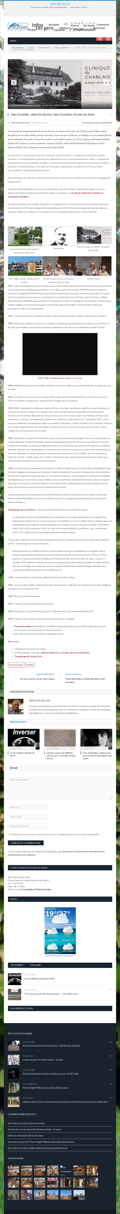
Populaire (35, 965)
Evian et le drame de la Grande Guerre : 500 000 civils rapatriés (51, 1045)
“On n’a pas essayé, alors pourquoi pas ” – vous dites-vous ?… (59, 7)
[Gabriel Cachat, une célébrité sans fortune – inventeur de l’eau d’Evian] (60, 739)
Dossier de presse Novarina (75, 652)
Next (106, 82)
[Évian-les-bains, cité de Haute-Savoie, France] (60, 26)
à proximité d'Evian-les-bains (37, 889)
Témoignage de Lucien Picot (22, 510)
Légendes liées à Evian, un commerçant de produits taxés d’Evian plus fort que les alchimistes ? (65, 1102)
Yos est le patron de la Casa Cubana (37, 678)
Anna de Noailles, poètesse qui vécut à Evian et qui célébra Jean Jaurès (97, 756)
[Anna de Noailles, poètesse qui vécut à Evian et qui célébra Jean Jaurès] (96, 739)
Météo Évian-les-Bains (54, 956)
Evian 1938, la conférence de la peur (54, 378)
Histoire (30, 665)
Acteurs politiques (91, 123)
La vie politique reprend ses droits (39, 978)
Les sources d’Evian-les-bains (31, 1123)
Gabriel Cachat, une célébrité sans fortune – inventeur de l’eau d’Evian (61, 756)
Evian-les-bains (16, 665)
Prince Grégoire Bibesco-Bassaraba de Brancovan (45, 1088)
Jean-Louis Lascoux (20, 123)
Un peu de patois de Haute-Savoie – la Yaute (43, 1059)
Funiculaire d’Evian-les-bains (30, 1135)
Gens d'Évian (106, 123)
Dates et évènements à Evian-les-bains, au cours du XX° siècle (51, 1073)
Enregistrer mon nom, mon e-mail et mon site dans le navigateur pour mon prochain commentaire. (55, 834)
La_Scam (78, 378)
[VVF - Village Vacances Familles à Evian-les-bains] (60, 108)
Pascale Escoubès (23, 626)
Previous (14, 82)
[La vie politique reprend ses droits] (24, 739)
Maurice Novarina (50, 652)
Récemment (17, 965)
